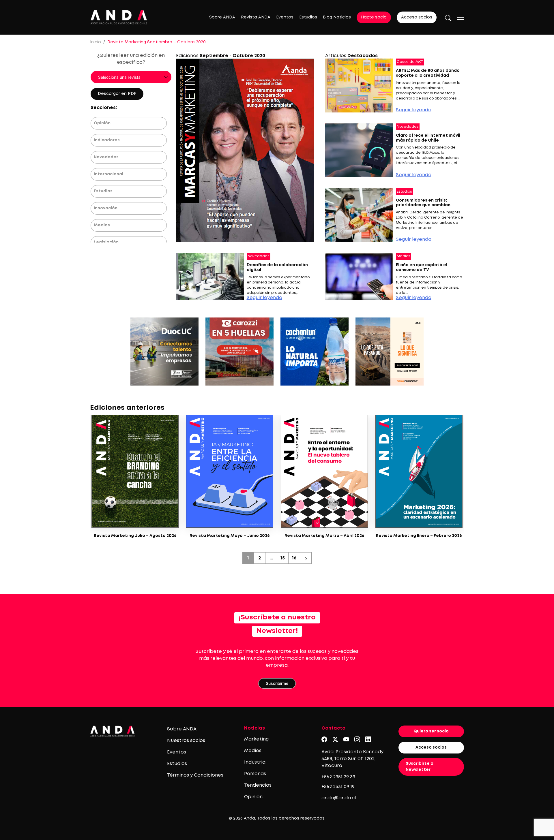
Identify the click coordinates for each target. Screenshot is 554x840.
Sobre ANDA (222, 17)
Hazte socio (374, 17)
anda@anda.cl (338, 798)
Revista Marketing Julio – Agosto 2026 (135, 536)
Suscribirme (277, 683)
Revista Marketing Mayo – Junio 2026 (230, 536)
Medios (102, 225)
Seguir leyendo (413, 110)
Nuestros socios (186, 740)
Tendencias (258, 785)
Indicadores (107, 140)
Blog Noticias (337, 17)
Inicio (95, 42)
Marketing (256, 739)
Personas (255, 774)
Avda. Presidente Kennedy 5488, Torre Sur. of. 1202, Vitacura (352, 759)
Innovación (105, 208)
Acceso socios (416, 17)
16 (294, 558)
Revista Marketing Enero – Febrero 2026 (419, 536)
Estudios (308, 17)
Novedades (106, 157)
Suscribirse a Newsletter (419, 766)
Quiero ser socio (431, 731)
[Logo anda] (119, 17)
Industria (254, 762)
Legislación (106, 242)
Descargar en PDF (117, 93)
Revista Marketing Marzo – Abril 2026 (324, 536)
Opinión (102, 123)
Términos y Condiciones (195, 775)
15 (282, 558)
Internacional (108, 174)
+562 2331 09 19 (338, 787)
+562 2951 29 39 (338, 777)
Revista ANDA (255, 17)
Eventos (284, 17)
